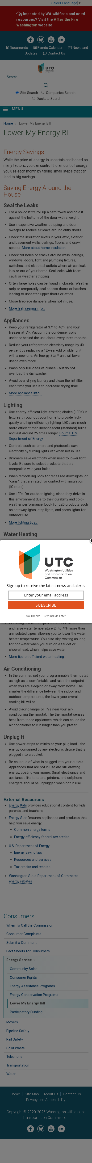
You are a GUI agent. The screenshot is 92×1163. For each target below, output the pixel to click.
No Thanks (33, 616)
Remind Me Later (55, 616)
